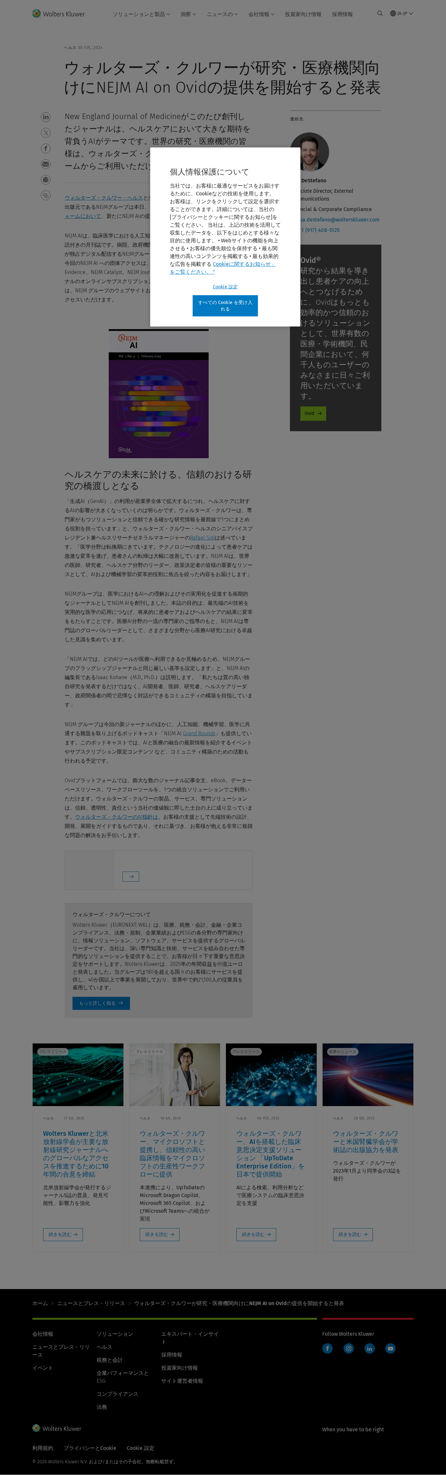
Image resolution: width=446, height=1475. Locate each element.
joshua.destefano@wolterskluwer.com (335, 220)
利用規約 (42, 1448)
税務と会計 (110, 1360)
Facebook (327, 1348)
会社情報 (258, 14)
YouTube (390, 1348)
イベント (42, 1368)
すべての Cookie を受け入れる (225, 306)
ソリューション (115, 1334)
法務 (102, 1407)
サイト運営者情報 (182, 1381)
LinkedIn (369, 1348)
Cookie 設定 (225, 287)
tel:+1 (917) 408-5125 (315, 230)
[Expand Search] (380, 13)
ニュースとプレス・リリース (91, 1303)
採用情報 (342, 14)
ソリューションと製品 (139, 14)
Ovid (309, 413)
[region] (225, 237)
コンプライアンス (117, 1394)
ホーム (40, 1303)
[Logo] (62, 13)
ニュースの (220, 14)
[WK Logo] (56, 1428)
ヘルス (104, 1347)
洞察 (186, 14)
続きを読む (60, 1234)
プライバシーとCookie (90, 1448)
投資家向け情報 (303, 14)
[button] (46, 117)
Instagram (348, 1348)
